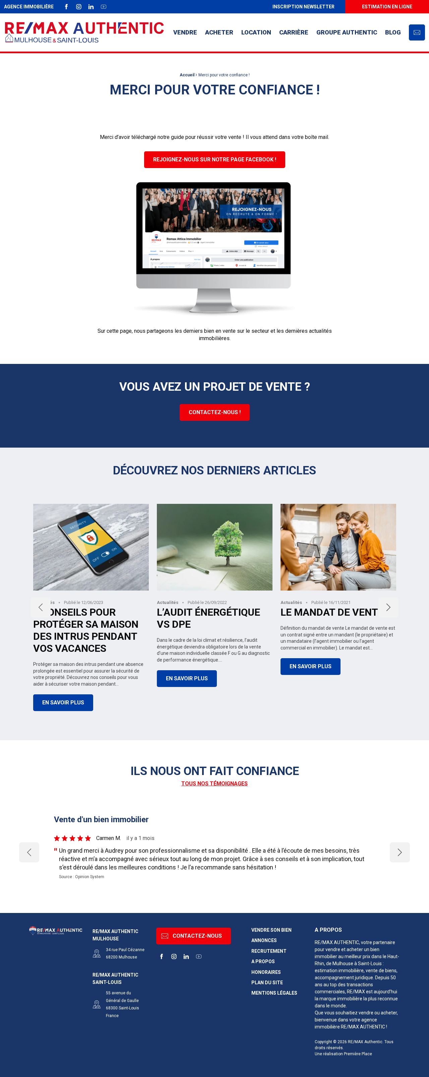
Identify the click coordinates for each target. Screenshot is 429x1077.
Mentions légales (274, 993)
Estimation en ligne (387, 6)
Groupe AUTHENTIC (346, 32)
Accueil (187, 75)
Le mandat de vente (332, 612)
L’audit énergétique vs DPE (208, 618)
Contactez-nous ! (215, 412)
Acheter (219, 32)
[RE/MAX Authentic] (84, 32)
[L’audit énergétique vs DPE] (214, 547)
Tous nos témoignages (214, 783)
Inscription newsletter (303, 6)
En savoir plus (63, 702)
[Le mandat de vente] (338, 547)
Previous (40, 607)
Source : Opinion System (81, 876)
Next (388, 607)
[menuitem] (303, 6)
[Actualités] (214, 482)
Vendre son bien (271, 930)
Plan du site (267, 982)
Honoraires (266, 972)
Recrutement (269, 951)
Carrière (293, 32)
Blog (393, 32)
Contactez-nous (197, 936)
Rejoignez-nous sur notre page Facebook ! (214, 159)
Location (256, 32)
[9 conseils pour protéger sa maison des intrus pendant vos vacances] (91, 547)
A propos (263, 961)
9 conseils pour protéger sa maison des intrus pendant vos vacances (85, 630)
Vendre (185, 32)
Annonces (264, 940)
